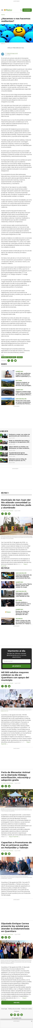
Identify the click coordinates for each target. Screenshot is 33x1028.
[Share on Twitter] (12, 360)
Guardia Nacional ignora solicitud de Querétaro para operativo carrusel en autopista (19, 454)
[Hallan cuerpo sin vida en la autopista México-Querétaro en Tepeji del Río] (7, 621)
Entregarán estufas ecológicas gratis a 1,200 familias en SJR (22, 595)
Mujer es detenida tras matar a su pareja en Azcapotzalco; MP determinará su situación (19, 442)
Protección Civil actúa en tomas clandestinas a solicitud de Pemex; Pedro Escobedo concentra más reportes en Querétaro (24, 404)
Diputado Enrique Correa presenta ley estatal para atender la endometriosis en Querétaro (15, 927)
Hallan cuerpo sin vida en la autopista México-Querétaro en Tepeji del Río (24, 623)
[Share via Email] (15, 360)
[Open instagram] (18, 1015)
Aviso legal (4, 1008)
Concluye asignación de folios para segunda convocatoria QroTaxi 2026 (24, 577)
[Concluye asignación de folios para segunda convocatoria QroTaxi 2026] (7, 575)
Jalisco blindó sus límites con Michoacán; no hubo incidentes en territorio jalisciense (19, 448)
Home (3, 14)
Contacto (16, 1011)
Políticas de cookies (26, 1008)
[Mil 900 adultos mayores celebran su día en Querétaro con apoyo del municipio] (16, 698)
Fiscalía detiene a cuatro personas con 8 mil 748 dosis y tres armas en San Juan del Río (23, 605)
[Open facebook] (11, 1015)
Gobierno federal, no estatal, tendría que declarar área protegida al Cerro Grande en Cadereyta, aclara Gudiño (23, 386)
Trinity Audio (15, 47)
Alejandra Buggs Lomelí (12, 53)
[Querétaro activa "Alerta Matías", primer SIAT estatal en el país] (7, 584)
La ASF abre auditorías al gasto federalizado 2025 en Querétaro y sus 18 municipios (24, 376)
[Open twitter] (15, 1015)
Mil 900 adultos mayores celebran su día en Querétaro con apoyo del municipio (15, 676)
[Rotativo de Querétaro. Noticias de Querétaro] (12, 10)
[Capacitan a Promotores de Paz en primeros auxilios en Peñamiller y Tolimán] (16, 866)
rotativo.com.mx (4, 711)
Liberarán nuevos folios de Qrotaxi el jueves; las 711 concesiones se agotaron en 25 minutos (19, 461)
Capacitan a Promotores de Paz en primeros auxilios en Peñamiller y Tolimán (16, 845)
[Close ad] (31, 1021)
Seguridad (19, 618)
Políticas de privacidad (14, 1008)
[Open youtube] (21, 1015)
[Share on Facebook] (8, 360)
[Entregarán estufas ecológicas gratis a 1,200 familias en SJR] (7, 593)
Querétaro (19, 371)
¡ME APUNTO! (16, 666)
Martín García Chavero (8, 510)
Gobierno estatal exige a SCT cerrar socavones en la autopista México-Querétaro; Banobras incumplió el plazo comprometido (23, 395)
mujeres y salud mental (9, 357)
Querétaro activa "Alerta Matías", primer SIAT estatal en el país (24, 585)
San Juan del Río (21, 398)
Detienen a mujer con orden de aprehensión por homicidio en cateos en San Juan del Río (19, 436)
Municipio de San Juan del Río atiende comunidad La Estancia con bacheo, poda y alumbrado (16, 504)
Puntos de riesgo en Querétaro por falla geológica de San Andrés (22, 614)
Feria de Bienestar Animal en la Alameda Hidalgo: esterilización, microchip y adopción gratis (15, 776)
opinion (19, 357)
